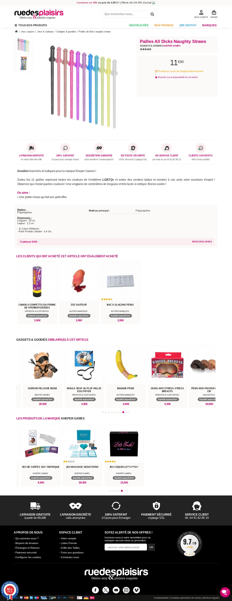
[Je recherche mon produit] (152, 15)
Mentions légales (210, 598)
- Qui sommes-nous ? (26, 538)
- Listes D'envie (68, 543)
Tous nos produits (32, 25)
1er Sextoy (188, 25)
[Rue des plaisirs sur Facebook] (95, 590)
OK (151, 547)
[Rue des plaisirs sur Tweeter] (106, 590)
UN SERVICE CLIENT (166, 155)
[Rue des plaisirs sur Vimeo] (136, 590)
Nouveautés (139, 25)
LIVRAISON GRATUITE (31, 155)
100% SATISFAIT (65, 155)
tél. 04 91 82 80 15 (197, 517)
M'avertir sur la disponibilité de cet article (177, 77)
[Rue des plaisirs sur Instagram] (126, 590)
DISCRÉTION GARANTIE (99, 155)
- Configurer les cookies (27, 557)
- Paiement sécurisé (25, 552)
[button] (102, 412)
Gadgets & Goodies (160, 46)
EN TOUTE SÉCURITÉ (133, 155)
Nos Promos (164, 25)
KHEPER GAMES (73, 418)
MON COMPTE (201, 17)
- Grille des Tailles (69, 547)
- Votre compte (67, 538)
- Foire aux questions (71, 552)
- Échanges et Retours (27, 547)
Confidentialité (161, 598)
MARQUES (209, 25)
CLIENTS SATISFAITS (200, 155)
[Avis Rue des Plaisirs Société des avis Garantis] (189, 543)
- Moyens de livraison (26, 543)
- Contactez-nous (69, 557)
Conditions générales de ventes (185, 598)
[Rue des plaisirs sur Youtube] (116, 590)
